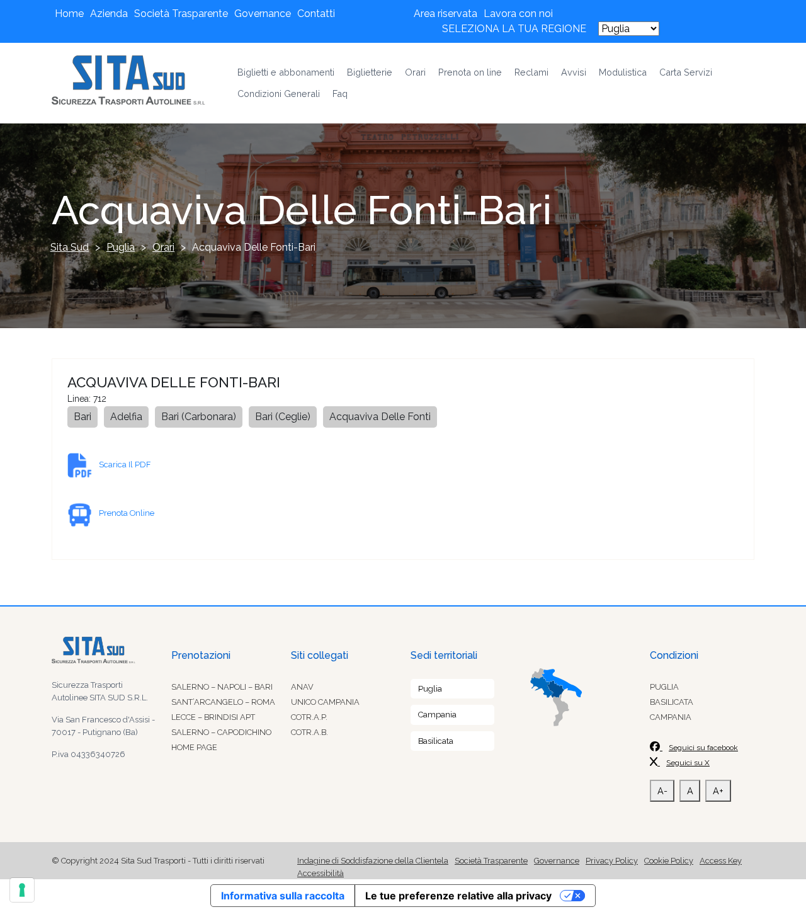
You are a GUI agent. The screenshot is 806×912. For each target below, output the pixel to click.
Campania (437, 714)
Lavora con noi (518, 14)
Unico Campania (325, 702)
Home (69, 14)
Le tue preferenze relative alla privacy (458, 895)
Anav (302, 687)
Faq (340, 93)
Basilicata (435, 741)
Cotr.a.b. (309, 732)
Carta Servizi (685, 72)
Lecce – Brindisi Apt (213, 717)
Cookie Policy (668, 860)
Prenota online (126, 513)
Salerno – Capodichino (221, 732)
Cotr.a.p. (309, 717)
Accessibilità (320, 873)
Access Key (721, 860)
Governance (262, 14)
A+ (718, 790)
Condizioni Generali (278, 93)
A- (662, 790)
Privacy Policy (612, 860)
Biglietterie (369, 72)
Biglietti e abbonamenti (285, 72)
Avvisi (573, 72)
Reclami (531, 72)
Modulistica (623, 72)
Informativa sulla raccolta (282, 895)
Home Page (194, 747)
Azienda (109, 14)
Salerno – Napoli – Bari (222, 687)
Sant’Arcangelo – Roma (223, 702)
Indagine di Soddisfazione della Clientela (372, 860)
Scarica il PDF (124, 464)
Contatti (316, 14)
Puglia (430, 688)
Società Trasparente (181, 14)
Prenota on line (470, 72)
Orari (415, 72)
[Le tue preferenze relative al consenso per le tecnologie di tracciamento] (22, 890)
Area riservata (445, 14)
